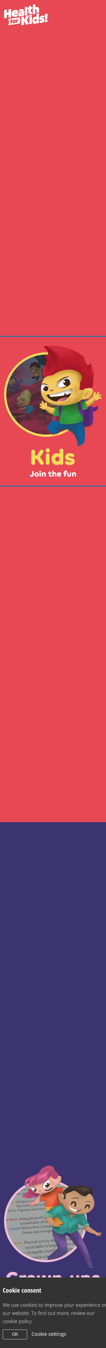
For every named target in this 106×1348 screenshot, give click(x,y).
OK (15, 1334)
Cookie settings (49, 1334)
